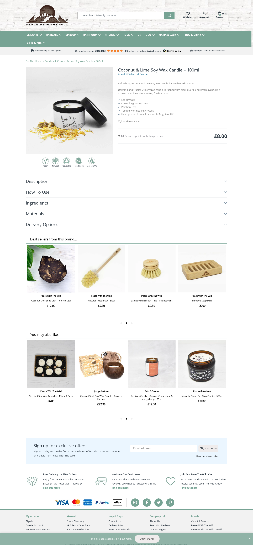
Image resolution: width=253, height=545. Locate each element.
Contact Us (114, 521)
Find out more (51, 487)
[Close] (249, 535)
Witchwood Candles (137, 74)
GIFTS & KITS (34, 42)
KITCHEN (110, 34)
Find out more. (124, 538)
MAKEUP (71, 34)
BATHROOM (90, 34)
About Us (155, 521)
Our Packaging (158, 529)
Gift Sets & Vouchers (78, 525)
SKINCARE (32, 34)
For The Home (33, 61)
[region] (126, 539)
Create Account (34, 525)
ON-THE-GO (144, 34)
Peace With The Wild (202, 525)
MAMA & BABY (167, 34)
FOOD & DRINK (192, 34)
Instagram (135, 502)
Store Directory (75, 521)
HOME (126, 34)
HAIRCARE (52, 34)
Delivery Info (115, 525)
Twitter (158, 502)
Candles (49, 61)
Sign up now (208, 448)
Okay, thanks (147, 538)
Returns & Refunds (119, 529)
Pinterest (170, 502)
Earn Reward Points (78, 529)
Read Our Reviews (160, 525)
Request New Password (39, 529)
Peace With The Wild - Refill (206, 529)
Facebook (147, 502)
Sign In (30, 521)
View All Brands (200, 521)
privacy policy (212, 456)
